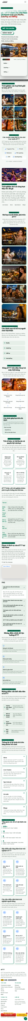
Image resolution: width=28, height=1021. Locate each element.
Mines (2, 989)
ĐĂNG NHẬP (22, 1014)
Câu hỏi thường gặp (20, 989)
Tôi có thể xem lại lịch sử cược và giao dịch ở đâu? (12, 624)
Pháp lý (3, 1005)
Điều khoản (4, 1001)
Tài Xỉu (2, 990)
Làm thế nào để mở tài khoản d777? (11, 587)
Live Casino (4, 1007)
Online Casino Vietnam (7, 987)
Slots (2, 1008)
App (16, 990)
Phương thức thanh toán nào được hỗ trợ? (12, 601)
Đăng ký (17, 985)
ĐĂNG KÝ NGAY (8, 1014)
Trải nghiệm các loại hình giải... (6, 80)
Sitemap (25, 1017)
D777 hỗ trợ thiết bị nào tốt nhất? (13, 620)
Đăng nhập (7, 33)
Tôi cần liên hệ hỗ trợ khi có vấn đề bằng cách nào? (13, 615)
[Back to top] (25, 1018)
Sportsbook (4, 1010)
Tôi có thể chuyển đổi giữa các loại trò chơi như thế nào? (13, 606)
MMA (2, 994)
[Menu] (25, 2)
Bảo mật (3, 1003)
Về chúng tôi (4, 999)
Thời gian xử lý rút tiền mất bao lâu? (12, 611)
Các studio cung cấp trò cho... (18, 80)
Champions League (6, 985)
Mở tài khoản (8, 28)
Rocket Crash (4, 992)
